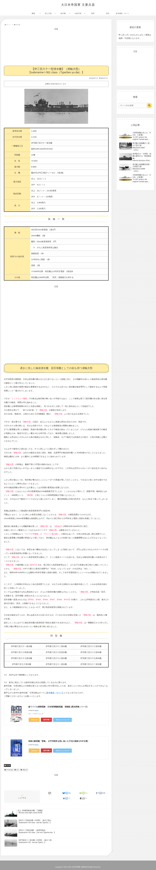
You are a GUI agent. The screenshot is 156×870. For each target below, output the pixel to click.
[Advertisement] (56, 46)
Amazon (34, 720)
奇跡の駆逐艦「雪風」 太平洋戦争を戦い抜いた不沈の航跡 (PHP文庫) (58, 741)
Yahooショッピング (62, 720)
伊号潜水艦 (9, 770)
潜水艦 (8, 765)
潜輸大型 (24, 770)
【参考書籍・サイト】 (54, 693)
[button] (84, 798)
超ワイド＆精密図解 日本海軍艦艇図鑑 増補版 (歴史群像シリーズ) (57, 707)
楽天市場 (46, 719)
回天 (17, 770)
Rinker (37, 710)
